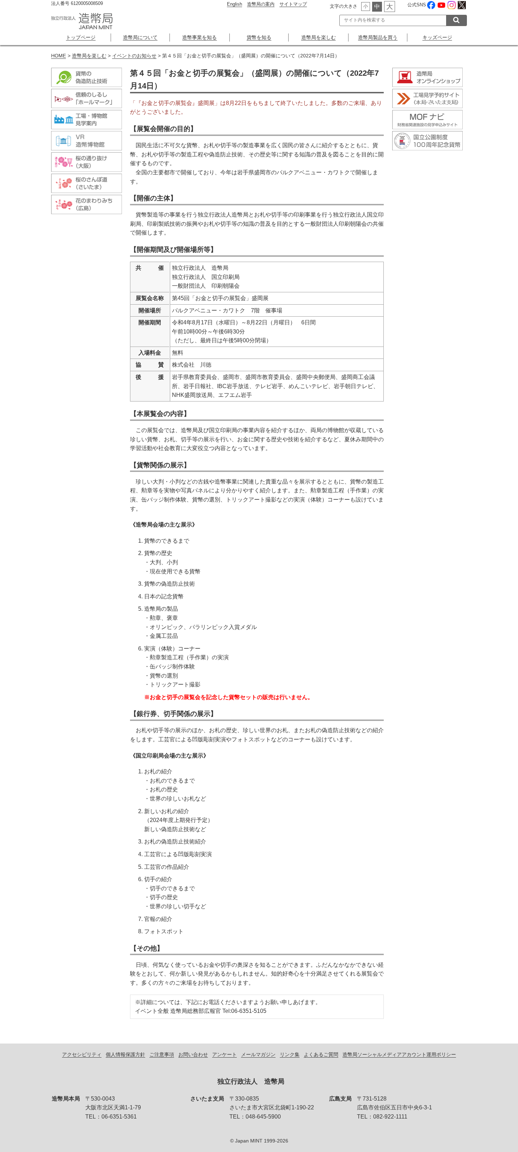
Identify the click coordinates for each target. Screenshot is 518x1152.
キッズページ (437, 37)
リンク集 (290, 1054)
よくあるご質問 (321, 1054)
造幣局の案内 (261, 4)
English (234, 4)
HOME (58, 55)
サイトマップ (293, 4)
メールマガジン (258, 1054)
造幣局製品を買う (377, 37)
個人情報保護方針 (125, 1054)
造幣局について (140, 37)
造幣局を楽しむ (318, 37)
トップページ (80, 37)
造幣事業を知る (199, 37)
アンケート (224, 1054)
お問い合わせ (193, 1054)
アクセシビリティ (81, 1054)
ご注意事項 (161, 1054)
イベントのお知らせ (134, 55)
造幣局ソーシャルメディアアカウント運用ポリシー (399, 1054)
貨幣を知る (259, 37)
